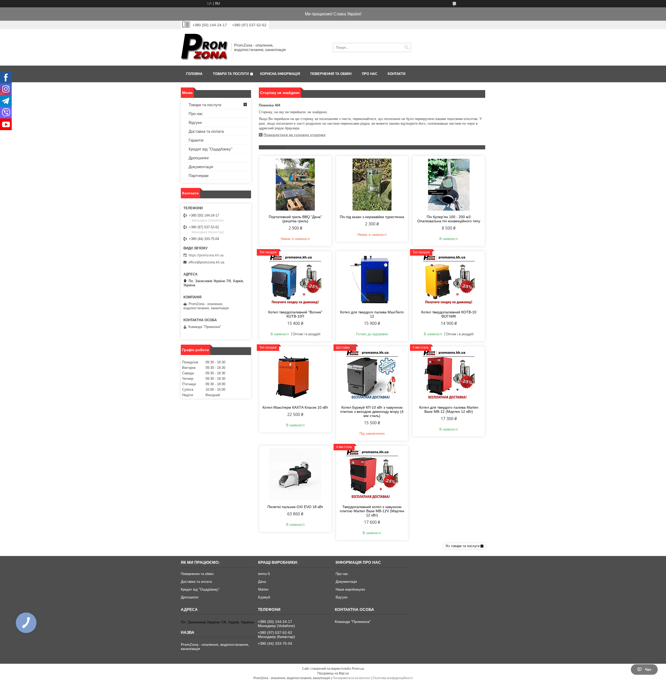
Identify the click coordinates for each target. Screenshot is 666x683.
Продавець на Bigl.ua (333, 673)
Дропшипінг (199, 158)
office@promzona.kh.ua (206, 262)
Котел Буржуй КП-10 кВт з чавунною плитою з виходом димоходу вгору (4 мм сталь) (372, 411)
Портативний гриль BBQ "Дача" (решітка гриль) (295, 219)
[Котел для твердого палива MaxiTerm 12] (372, 280)
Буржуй (264, 597)
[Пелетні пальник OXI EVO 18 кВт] (295, 474)
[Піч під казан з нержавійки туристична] (372, 185)
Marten (263, 589)
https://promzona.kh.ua (206, 255)
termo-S (264, 574)
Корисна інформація (280, 74)
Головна (194, 74)
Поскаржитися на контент (351, 678)
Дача (262, 582)
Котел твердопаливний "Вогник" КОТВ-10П (295, 314)
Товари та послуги (231, 74)
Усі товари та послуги (462, 546)
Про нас (369, 74)
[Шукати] (406, 47)
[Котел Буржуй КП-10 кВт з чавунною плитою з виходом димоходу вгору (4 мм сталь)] (372, 375)
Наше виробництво (350, 589)
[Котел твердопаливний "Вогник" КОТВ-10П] (295, 280)
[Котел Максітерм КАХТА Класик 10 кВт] (295, 375)
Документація (201, 167)
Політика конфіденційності (393, 678)
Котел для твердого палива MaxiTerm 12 (372, 314)
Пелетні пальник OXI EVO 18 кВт (295, 507)
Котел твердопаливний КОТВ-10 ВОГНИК (448, 314)
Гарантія (196, 140)
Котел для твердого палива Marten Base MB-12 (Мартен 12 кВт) (448, 409)
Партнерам (198, 175)
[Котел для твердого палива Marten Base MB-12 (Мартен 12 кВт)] (448, 375)
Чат (648, 669)
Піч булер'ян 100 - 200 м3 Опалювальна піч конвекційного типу (448, 219)
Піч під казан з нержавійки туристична (372, 217)
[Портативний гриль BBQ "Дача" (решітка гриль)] (295, 185)
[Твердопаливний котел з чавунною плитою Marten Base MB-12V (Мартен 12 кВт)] (372, 474)
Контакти (396, 74)
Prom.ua (358, 669)
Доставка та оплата (206, 131)
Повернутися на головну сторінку (295, 135)
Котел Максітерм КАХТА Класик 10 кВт (295, 407)
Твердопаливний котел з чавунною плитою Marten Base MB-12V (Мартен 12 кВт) (372, 511)
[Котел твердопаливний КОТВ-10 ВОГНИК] (448, 280)
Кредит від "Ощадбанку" (210, 149)
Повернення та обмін (330, 74)
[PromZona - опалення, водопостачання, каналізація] (204, 47)
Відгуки (195, 122)
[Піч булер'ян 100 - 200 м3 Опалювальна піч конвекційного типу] (448, 185)
